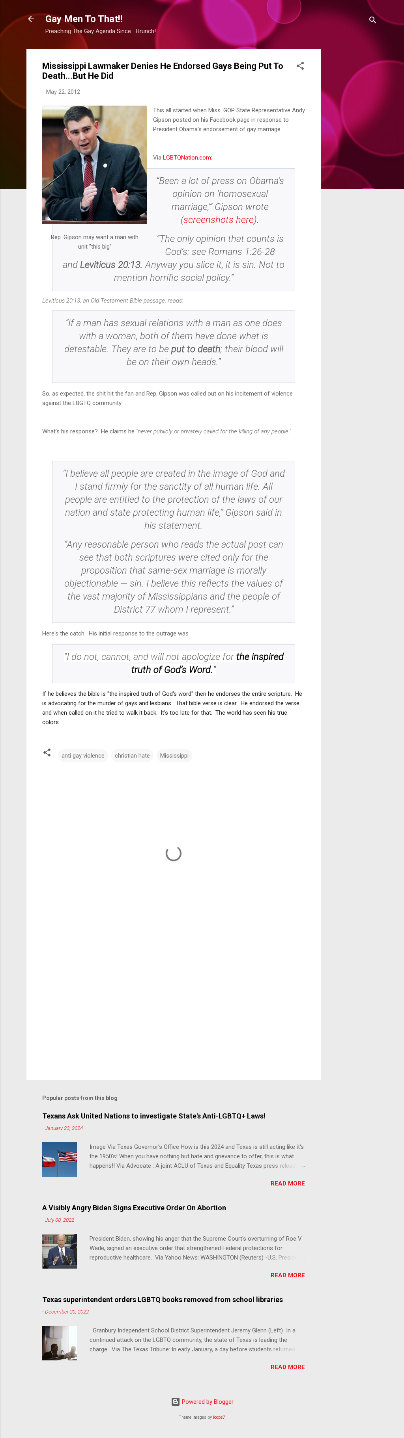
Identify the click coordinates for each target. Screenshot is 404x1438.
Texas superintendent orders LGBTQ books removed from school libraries (162, 1299)
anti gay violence (83, 755)
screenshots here (218, 219)
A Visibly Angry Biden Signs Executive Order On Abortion (134, 1208)
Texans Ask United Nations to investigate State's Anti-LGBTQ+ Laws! (154, 1116)
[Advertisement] (352, 167)
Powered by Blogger (207, 1401)
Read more (288, 1183)
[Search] (373, 21)
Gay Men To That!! (84, 18)
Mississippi (174, 755)
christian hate (132, 755)
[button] (300, 67)
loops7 (219, 1417)
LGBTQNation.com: (187, 157)
